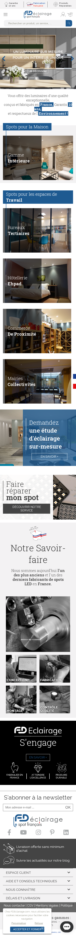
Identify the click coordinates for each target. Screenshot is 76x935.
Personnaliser (18, 923)
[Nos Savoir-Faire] (38, 624)
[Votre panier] (70, 14)
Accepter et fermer (27, 929)
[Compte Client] (63, 14)
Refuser (39, 923)
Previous (3, 58)
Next (72, 58)
